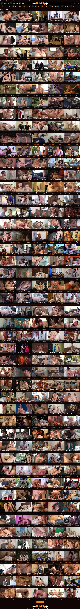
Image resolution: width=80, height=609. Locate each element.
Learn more (35, 0)
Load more (40, 602)
